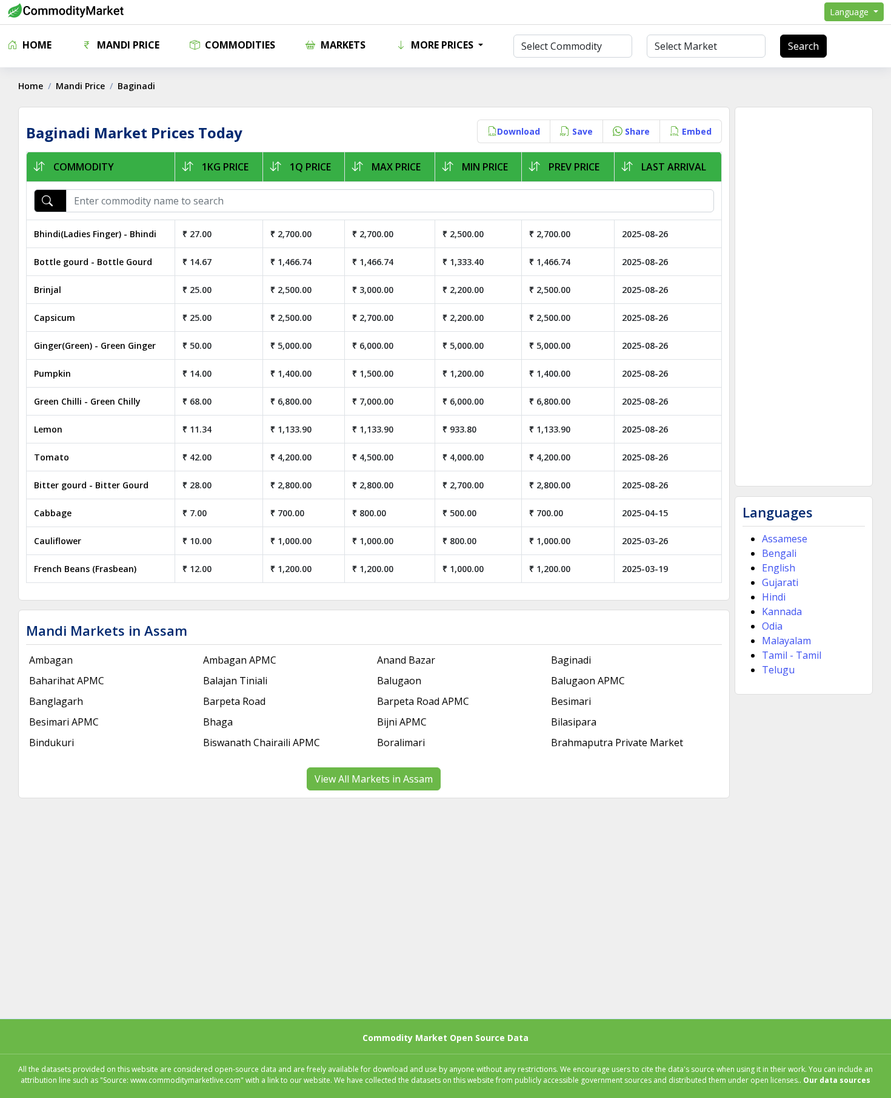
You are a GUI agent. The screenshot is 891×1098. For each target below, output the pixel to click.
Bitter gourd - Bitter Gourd (91, 485)
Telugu (778, 669)
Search (803, 46)
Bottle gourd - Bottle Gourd (93, 262)
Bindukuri (51, 742)
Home (36, 45)
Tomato (51, 457)
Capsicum (54, 317)
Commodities (238, 45)
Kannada (782, 611)
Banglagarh (56, 701)
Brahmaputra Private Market (617, 742)
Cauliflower (57, 541)
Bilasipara (573, 722)
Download (518, 131)
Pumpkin (52, 373)
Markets (341, 45)
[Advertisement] (804, 297)
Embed (695, 131)
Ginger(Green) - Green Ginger (95, 345)
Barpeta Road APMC (423, 701)
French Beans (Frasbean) (85, 568)
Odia (772, 626)
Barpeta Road (234, 701)
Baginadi (571, 660)
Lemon (48, 429)
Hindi (774, 597)
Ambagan (51, 660)
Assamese (784, 538)
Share (636, 131)
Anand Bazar (406, 660)
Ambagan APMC (239, 660)
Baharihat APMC (66, 680)
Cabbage (53, 513)
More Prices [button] (442, 45)
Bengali (779, 553)
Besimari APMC (64, 722)
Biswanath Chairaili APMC (261, 742)
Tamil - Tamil (791, 655)
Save (581, 131)
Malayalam (786, 640)
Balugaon (399, 680)
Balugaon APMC (588, 680)
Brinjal (47, 289)
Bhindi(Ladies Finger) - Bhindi (95, 234)
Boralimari (401, 742)
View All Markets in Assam (374, 779)
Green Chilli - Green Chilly (87, 401)
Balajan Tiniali (235, 680)
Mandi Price (127, 45)
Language (850, 12)
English (778, 567)
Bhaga (218, 722)
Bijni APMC (402, 722)
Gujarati (780, 582)
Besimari (571, 701)
